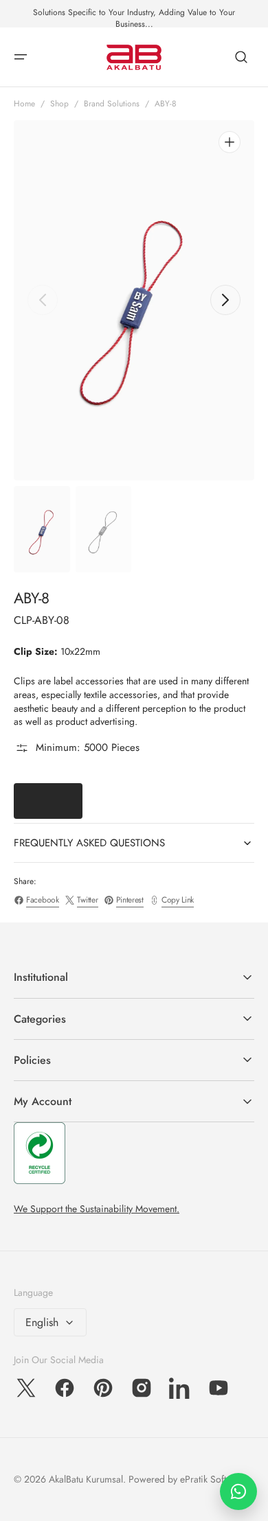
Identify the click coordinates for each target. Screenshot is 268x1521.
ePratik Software (213, 1479)
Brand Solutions (111, 103)
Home (24, 103)
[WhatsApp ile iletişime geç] (238, 1491)
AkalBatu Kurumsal (86, 1479)
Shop (59, 103)
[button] (20, 57)
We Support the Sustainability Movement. (96, 1209)
